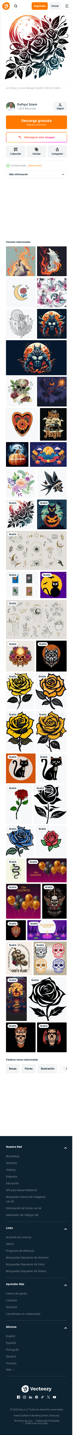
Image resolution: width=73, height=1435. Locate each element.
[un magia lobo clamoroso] (21, 261)
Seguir (60, 108)
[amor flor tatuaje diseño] (22, 549)
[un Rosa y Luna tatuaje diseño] (21, 705)
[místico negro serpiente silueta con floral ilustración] (48, 1274)
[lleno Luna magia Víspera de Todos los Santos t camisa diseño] (19, 583)
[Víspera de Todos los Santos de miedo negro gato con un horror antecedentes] (21, 736)
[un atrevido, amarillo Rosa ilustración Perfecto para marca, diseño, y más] (20, 1052)
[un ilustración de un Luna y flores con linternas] (24, 613)
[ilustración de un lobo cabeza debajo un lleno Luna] (21, 938)
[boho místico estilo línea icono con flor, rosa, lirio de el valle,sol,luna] (36, 869)
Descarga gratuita (36, 122)
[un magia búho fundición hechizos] (21, 517)
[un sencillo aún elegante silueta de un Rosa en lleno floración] (22, 1208)
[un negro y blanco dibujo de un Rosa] (21, 1278)
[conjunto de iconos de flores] (22, 806)
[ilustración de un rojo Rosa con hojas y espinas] (50, 1167)
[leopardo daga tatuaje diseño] (42, 1367)
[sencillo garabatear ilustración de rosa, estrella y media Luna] (21, 324)
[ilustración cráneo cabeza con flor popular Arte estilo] (20, 906)
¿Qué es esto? (35, 165)
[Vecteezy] (6, 6)
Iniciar (55, 6)
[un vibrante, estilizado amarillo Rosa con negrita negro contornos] (21, 1012)
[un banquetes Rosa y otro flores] (21, 642)
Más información (18, 174)
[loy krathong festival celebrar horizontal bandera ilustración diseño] (25, 1403)
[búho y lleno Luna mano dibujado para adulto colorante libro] (21, 386)
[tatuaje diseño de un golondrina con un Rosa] (21, 673)
